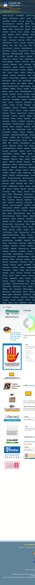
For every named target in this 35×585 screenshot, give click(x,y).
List (32, 419)
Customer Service (30, 547)
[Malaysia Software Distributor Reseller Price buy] (17, 7)
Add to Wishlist (28, 444)
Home (4, 307)
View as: (26, 419)
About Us (21, 547)
